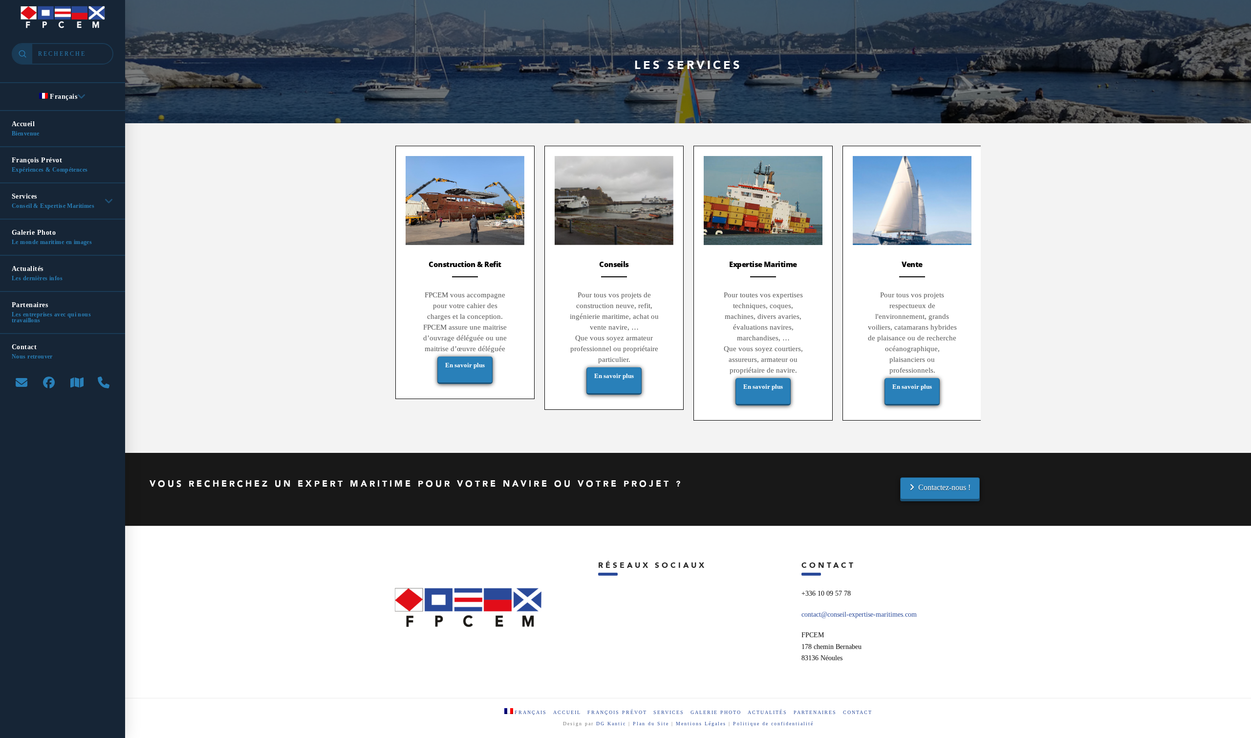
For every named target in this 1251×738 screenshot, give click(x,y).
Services (668, 712)
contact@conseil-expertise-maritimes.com (859, 614)
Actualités (767, 712)
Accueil (567, 712)
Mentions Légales (702, 723)
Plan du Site (651, 723)
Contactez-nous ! (944, 487)
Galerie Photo (715, 712)
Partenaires (815, 712)
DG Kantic (611, 723)
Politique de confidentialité (773, 723)
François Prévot (617, 712)
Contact (857, 712)
